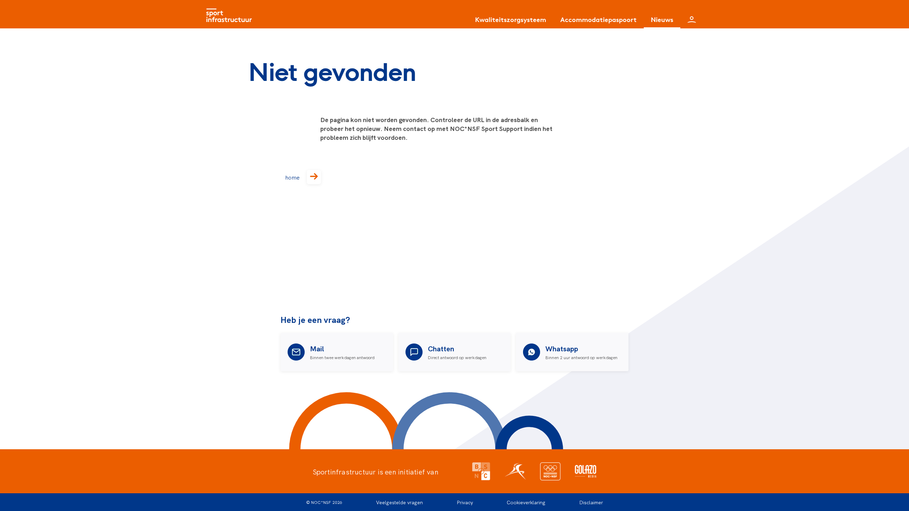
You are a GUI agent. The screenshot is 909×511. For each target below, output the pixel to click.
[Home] (231, 14)
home (292, 177)
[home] (314, 177)
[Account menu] (691, 14)
